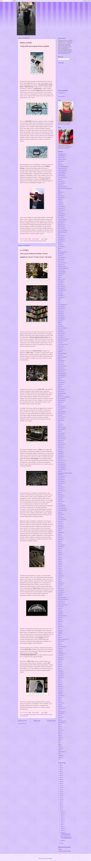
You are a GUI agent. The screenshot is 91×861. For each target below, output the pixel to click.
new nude (60, 670)
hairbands (60, 617)
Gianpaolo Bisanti (61, 271)
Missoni (59, 386)
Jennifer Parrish (61, 308)
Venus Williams (61, 501)
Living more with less (62, 340)
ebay (59, 586)
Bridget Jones (60, 195)
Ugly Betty (60, 497)
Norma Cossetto (61, 406)
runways (59, 697)
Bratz (59, 193)
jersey (59, 623)
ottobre (62, 830)
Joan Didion (60, 313)
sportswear (60, 717)
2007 (61, 777)
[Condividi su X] (44, 239)
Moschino (60, 395)
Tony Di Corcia (61, 490)
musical (59, 666)
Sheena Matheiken (61, 464)
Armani (59, 179)
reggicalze (60, 691)
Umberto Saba (25, 716)
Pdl (58, 422)
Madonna (60, 355)
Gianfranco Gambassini (62, 268)
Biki (59, 190)
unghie (59, 744)
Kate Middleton (61, 319)
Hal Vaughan (60, 280)
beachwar (60, 537)
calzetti (59, 557)
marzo (62, 815)
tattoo (59, 726)
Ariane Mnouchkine (62, 177)
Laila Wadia (60, 326)
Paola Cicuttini (61, 416)
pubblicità (60, 686)
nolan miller (60, 673)
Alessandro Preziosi (61, 168)
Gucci (59, 277)
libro (59, 635)
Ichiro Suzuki (60, 288)
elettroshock (60, 590)
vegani (59, 746)
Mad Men (60, 351)
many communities (61, 646)
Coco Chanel (60, 217)
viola (59, 753)
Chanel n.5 (60, 212)
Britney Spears (61, 197)
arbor (23, 6)
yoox (59, 758)
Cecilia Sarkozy (61, 210)
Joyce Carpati (60, 315)
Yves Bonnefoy (61, 517)
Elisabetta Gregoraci (62, 251)
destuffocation (60, 583)
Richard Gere (60, 440)
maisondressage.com (48, 134)
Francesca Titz (60, 261)
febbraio (62, 813)
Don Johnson (60, 237)
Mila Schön (60, 384)
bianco (59, 543)
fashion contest (61, 603)
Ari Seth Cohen (61, 175)
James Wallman (61, 306)
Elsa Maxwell (60, 253)
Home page (37, 720)
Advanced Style (61, 157)
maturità (59, 650)
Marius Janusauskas (61, 373)
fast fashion (60, 606)
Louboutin (60, 348)
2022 (61, 808)
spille (59, 715)
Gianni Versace (61, 270)
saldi (59, 699)
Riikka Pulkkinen (61, 444)
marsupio (60, 648)
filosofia (59, 608)
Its (58, 300)
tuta (59, 740)
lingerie (59, 637)
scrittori (59, 704)
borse (59, 550)
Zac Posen (60, 521)
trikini (59, 735)
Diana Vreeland (61, 228)
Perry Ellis (60, 424)
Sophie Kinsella (61, 469)
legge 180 (60, 630)
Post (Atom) (24, 723)
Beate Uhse (60, 184)
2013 (61, 789)
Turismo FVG (60, 496)
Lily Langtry (60, 335)
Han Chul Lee (60, 282)
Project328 (44, 240)
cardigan (59, 563)
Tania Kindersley (61, 483)
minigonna (60, 657)
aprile (62, 817)
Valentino (60, 499)
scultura (59, 706)
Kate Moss (60, 320)
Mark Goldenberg (61, 375)
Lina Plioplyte (60, 337)
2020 (61, 804)
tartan (59, 724)
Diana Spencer (61, 226)
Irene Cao (60, 291)
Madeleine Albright (61, 353)
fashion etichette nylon (62, 604)
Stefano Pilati (60, 477)
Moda (59, 387)
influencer (60, 621)
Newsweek (60, 402)
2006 (61, 775)
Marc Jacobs (60, 362)
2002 (61, 767)
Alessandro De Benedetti (62, 166)
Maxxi (59, 378)
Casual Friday (60, 208)
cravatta (59, 577)
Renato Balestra (61, 436)
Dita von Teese (61, 235)
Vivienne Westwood (62, 508)
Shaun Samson (61, 462)
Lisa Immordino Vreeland (63, 339)
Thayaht (59, 485)
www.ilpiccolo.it (61, 92)
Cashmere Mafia (61, 206)
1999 (61, 765)
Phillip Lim (60, 426)
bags (59, 534)
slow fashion (60, 713)
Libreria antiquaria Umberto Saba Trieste (37, 714)
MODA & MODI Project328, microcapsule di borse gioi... (66, 837)
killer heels (60, 626)
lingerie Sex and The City (63, 639)
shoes (59, 710)
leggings (59, 632)
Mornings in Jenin (61, 393)
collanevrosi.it (38, 134)
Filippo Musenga (61, 257)
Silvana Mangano (61, 467)
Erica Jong (60, 255)
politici (59, 682)
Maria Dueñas (60, 364)
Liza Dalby (60, 342)
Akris (59, 163)
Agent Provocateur (61, 159)
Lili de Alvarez (61, 333)
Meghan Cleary (61, 380)
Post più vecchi (51, 720)
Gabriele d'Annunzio (62, 262)
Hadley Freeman (61, 279)
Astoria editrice (61, 181)
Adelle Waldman (61, 155)
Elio (59, 250)
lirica (59, 642)
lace (59, 628)
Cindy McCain (61, 215)
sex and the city (61, 708)
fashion (59, 595)
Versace (59, 503)
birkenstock (60, 546)
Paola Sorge (60, 418)
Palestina (59, 415)
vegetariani (60, 748)
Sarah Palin (60, 453)
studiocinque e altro (61, 720)
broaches (59, 554)
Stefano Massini (61, 476)
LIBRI (59, 322)
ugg (59, 742)
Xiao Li (59, 516)
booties (59, 548)
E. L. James (60, 244)
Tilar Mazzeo (60, 487)
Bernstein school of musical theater (64, 188)
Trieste (59, 492)
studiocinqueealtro (61, 722)
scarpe (59, 700)
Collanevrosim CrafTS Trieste (29, 240)
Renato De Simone (61, 438)
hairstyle (59, 619)
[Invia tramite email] (42, 239)
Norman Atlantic (61, 407)
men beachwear (61, 653)
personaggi (60, 675)
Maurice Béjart (61, 377)
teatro (59, 728)
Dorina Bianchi (61, 239)
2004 (61, 771)
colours (59, 568)
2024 (61, 843)
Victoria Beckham (61, 505)
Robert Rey (60, 446)
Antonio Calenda (61, 174)
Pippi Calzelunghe (61, 427)
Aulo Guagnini (26, 714)
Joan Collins (60, 311)
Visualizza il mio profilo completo (64, 851)
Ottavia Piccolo (61, 413)
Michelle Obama (61, 382)
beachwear (60, 539)
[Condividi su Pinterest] (47, 239)
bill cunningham (61, 545)
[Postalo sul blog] (43, 239)
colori (59, 566)
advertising (60, 526)
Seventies (60, 458)
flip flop (59, 610)
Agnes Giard (60, 161)
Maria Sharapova (61, 369)
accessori (59, 523)
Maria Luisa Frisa (61, 366)
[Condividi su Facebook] (45, 239)
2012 (61, 787)
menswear (60, 655)
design (59, 581)
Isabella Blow (60, 295)
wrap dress (60, 757)
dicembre (62, 840)
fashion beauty (61, 601)
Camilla (59, 201)
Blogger (50, 858)
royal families (60, 695)
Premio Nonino (61, 433)
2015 (61, 793)
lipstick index (60, 641)
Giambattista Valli (61, 266)
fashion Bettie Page (61, 597)
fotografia (60, 612)
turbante (59, 739)
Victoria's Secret (61, 506)
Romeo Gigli (60, 447)
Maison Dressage (38, 240)
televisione (60, 729)
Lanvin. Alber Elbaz (62, 328)
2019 (61, 801)
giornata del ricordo (61, 615)
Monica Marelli (61, 389)
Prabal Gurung (61, 429)
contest (59, 572)
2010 (61, 783)
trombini (59, 737)
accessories (60, 525)
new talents (60, 671)
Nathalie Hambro (61, 400)
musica (59, 664)
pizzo (59, 679)
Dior (59, 233)
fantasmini (60, 594)
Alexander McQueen (62, 170)
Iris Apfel (60, 293)
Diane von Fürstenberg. (62, 230)
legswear (59, 633)
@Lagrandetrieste (61, 154)
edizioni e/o (60, 588)
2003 (61, 769)
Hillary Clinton (61, 286)
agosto (62, 826)
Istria (59, 299)
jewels (59, 624)
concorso (59, 570)
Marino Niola (60, 371)
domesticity (60, 584)
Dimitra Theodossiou (62, 232)
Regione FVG (60, 435)
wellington (60, 755)
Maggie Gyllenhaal (61, 357)
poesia (59, 680)
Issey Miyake (60, 297)
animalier (60, 528)
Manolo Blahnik (61, 360)
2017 (61, 797)
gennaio (62, 811)
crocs (59, 579)
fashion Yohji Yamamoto (62, 599)
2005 (61, 773)
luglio (62, 824)
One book (60, 409)
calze (59, 555)
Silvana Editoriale (61, 465)
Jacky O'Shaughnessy (62, 304)
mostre (59, 662)
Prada (59, 431)
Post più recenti (22, 720)
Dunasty (59, 242)
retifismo (59, 693)
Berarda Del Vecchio (62, 186)
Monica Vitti (60, 391)
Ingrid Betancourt (61, 290)
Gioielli (59, 275)
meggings (60, 651)
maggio (62, 820)
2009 (61, 781)
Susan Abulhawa (61, 481)
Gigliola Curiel (61, 273)
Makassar (60, 358)
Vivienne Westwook (62, 510)
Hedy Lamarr (60, 284)
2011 (61, 785)
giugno (62, 822)
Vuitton (59, 512)
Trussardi (60, 494)
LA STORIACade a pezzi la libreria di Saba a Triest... (65, 834)
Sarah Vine (60, 455)
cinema (59, 564)
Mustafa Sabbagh (61, 398)
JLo (58, 302)
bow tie (59, 552)
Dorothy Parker (61, 241)
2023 (61, 810)
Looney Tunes (60, 346)
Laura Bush (60, 329)
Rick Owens (60, 442)
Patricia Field (60, 420)
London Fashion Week (62, 344)
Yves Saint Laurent (61, 519)
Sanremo (59, 449)
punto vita (60, 688)
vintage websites (61, 751)
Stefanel (59, 471)
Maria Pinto (60, 368)
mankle (59, 644)
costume (59, 574)
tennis (59, 731)
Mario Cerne (47, 714)
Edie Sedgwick (61, 246)
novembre (63, 832)
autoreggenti (60, 532)
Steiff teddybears (61, 479)
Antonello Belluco (61, 172)
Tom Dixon (60, 488)
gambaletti (60, 613)
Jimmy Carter (60, 309)
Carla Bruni (60, 203)
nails (59, 668)
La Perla (59, 324)
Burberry (60, 199)
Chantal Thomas (61, 213)
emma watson (60, 592)
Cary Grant (60, 204)
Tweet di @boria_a (61, 96)
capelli (59, 561)
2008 (61, 779)
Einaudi (59, 248)
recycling (60, 690)
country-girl (60, 575)
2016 (61, 795)
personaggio (60, 677)
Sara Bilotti (60, 451)
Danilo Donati (60, 222)
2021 (61, 806)
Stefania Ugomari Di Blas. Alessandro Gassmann (65, 473)
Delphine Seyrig (61, 224)
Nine (59, 404)
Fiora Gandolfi (61, 259)
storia (59, 719)
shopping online (61, 711)
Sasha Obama (60, 456)
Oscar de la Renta (61, 411)
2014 (61, 791)
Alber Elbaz (60, 164)
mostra (59, 661)
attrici (59, 530)
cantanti (59, 559)
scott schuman (60, 702)
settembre (63, 828)
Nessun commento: (35, 238)
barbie (59, 535)
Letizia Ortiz (60, 331)
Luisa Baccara (60, 349)
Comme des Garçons (62, 219)
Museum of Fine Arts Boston (63, 397)
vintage (59, 749)
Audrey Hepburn (61, 183)
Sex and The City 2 (61, 460)
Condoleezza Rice (61, 221)
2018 (61, 799)
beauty (59, 541)
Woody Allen (60, 514)
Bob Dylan (60, 192)
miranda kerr (60, 659)
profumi (59, 684)
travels (59, 733)
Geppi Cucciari (61, 264)
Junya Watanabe (61, 317)
